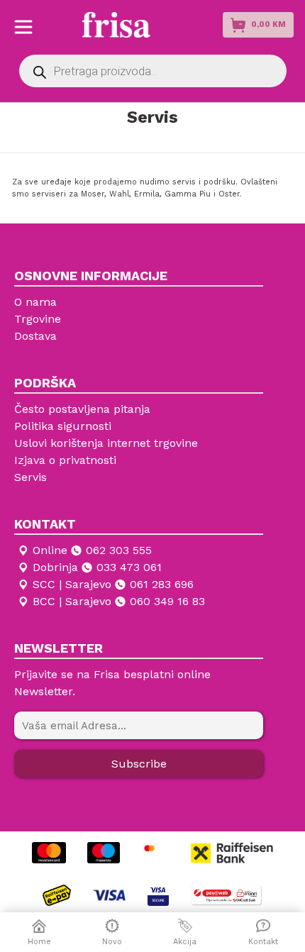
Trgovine (37, 319)
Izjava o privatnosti (65, 460)
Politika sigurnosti (62, 426)
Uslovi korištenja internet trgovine (106, 443)
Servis (30, 477)
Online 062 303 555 (92, 550)
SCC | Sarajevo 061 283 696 (113, 584)
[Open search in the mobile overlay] (153, 71)
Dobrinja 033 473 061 (97, 567)
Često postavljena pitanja (82, 409)
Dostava (35, 336)
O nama (35, 302)
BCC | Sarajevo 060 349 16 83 (119, 601)
